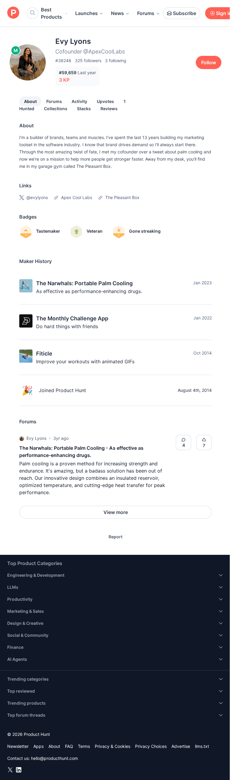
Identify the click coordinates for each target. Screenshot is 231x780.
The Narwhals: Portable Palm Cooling (84, 283)
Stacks (84, 108)
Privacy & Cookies (112, 746)
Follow (208, 62)
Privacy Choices (151, 746)
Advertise (180, 746)
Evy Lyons (36, 438)
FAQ (69, 746)
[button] (21, 438)
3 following (115, 60)
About (30, 101)
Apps (38, 746)
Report (115, 536)
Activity (79, 101)
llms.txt (202, 746)
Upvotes (105, 101)
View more (115, 512)
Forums (145, 13)
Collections (55, 108)
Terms (84, 746)
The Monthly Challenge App (72, 318)
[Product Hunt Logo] (13, 13)
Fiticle (44, 353)
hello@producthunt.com (54, 758)
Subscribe (184, 13)
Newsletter (18, 746)
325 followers (88, 60)
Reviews (109, 108)
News (117, 13)
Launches (86, 13)
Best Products (51, 13)
